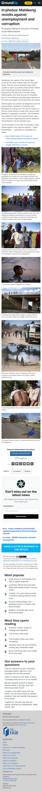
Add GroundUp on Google (19, 41)
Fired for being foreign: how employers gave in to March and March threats (22, 604)
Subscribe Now (21, 516)
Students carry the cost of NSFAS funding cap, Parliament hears (22, 646)
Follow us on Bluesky (9, 760)
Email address (8, 506)
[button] (39, 3)
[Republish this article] (32, 465)
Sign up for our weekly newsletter (14, 747)
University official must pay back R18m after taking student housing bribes (23, 587)
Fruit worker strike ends (18, 634)
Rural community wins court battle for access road (23, 652)
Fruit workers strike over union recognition (21, 640)
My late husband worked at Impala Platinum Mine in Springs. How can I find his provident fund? (19, 685)
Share (5, 41)
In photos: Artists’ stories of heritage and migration (20, 629)
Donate (28, 3)
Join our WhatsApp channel (12, 768)
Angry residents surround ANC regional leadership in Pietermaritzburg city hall (20, 531)
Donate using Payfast (21, 453)
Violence (27, 471)
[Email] (25, 465)
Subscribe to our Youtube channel (14, 766)
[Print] (28, 465)
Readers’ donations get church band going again (21, 611)
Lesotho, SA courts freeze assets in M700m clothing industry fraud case (22, 595)
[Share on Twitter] (17, 465)
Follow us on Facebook (10, 758)
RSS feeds (6, 750)
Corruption (17, 471)
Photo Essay (6, 38)
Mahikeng (15, 38)
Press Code (22, 725)
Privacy (5, 745)
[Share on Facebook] (13, 465)
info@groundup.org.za (10, 778)
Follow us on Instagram (10, 763)
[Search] (34, 3)
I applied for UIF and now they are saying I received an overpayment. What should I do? (21, 704)
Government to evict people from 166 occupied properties (22, 580)
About (5, 742)
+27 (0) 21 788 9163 (10, 780)
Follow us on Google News (11, 753)
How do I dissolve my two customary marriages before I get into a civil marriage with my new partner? (20, 671)
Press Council (27, 723)
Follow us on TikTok (9, 755)
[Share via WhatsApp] (21, 465)
